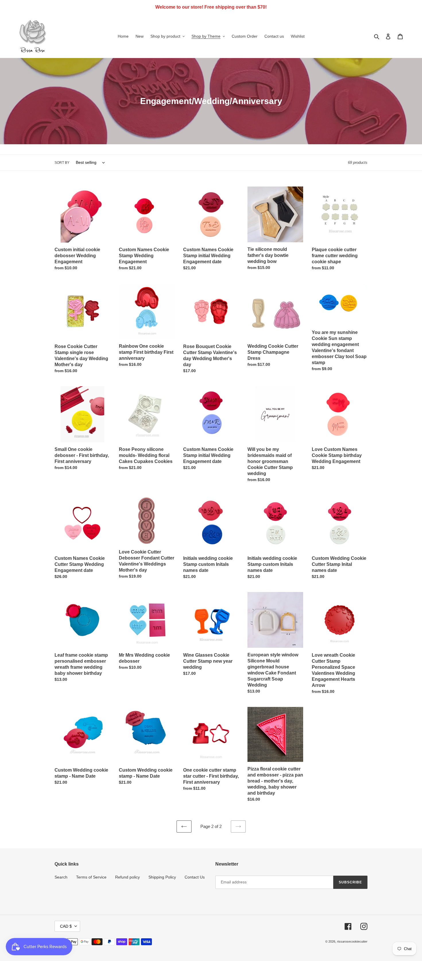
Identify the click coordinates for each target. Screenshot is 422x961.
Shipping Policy (162, 877)
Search (61, 877)
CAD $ (66, 926)
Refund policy (127, 877)
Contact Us (195, 877)
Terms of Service (91, 877)
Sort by (62, 163)
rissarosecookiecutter (352, 941)
